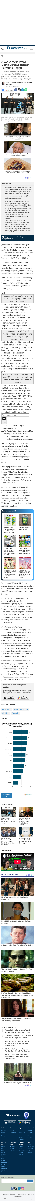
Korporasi (12, 1136)
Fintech (21, 1134)
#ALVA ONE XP (6, 709)
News (29, 1144)
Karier (27, 1193)
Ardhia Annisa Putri (16, 82)
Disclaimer (31, 1194)
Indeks (3, 1160)
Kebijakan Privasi (21, 1194)
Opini (20, 1148)
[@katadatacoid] (22, 1188)
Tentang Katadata (11, 1193)
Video (29, 1142)
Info (2, 1158)
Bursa (11, 1134)
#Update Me (15, 713)
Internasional (4, 1134)
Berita (3, 1128)
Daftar (30, 1181)
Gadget (21, 1137)
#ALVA (16, 709)
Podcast (30, 1152)
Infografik (12, 1146)
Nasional (3, 1130)
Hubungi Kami (18, 1196)
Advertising (21, 1193)
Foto (29, 1150)
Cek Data (12, 1150)
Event (3, 1170)
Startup (21, 1136)
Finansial (12, 1128)
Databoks (4, 1168)
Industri (3, 1132)
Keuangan (13, 1132)
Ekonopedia (31, 1128)
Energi (3, 1136)
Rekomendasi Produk (9, 511)
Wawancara (22, 1150)
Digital (20, 1128)
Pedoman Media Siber (9, 1194)
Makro (12, 1130)
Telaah (21, 1146)
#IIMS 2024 (5, 713)
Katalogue (30, 1148)
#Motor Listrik (24, 709)
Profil (29, 1134)
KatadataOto (5, 1172)
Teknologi (21, 1139)
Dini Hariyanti (10, 704)
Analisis (12, 1148)
